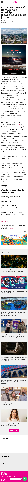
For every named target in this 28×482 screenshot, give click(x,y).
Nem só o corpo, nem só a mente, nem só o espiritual (14, 403)
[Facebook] (4, 480)
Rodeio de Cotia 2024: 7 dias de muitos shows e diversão (14, 292)
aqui (5, 181)
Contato (3, 467)
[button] (2, 2)
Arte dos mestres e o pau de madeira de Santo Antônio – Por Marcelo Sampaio (13, 381)
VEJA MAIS (14, 431)
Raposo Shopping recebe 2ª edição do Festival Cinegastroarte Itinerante (13, 270)
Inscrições (5, 221)
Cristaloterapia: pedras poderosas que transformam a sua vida (13, 424)
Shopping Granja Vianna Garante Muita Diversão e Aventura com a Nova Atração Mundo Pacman (13, 313)
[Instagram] (1, 480)
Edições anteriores (6, 459)
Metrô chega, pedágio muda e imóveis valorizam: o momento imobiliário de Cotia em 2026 (14, 359)
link (18, 125)
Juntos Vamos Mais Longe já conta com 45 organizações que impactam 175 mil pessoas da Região (13, 336)
